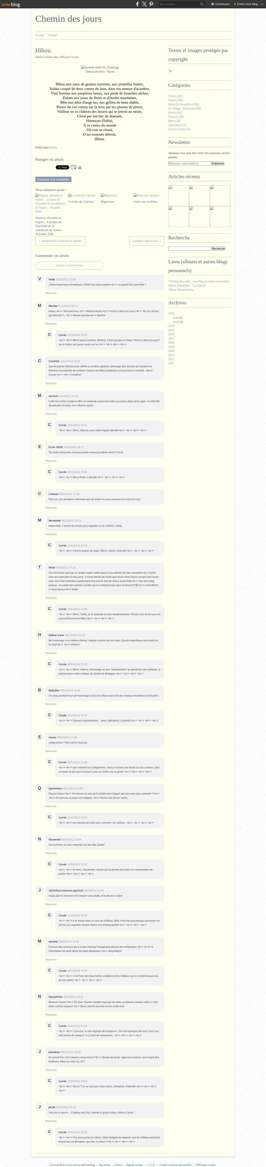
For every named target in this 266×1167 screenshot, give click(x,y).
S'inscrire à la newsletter (53, 179)
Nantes (54, 147)
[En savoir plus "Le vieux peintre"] (199, 195)
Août (175, 317)
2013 (171, 355)
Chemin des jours (68, 18)
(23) (174, 120)
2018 (171, 334)
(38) (176, 116)
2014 (171, 351)
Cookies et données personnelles (176, 1164)
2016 (171, 342)
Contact (52, 35)
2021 (171, 313)
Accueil (39, 35)
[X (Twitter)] (144, 4)
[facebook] (137, 4)
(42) (175, 112)
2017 (171, 338)
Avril (175, 321)
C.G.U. (151, 1164)
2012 (171, 359)
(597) (175, 96)
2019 (171, 330)
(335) (175, 100)
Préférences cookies (206, 1164)
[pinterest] (151, 4)
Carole (69, 1164)
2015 (171, 346)
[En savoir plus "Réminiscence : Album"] (178, 195)
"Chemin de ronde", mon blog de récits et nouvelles (198, 281)
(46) (184, 108)
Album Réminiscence (180, 289)
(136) (183, 104)
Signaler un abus (135, 1164)
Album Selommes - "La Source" (187, 285)
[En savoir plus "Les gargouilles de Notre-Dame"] (199, 216)
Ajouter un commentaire (69, 265)
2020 (171, 326)
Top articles (104, 1164)
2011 (171, 363)
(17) (177, 125)
